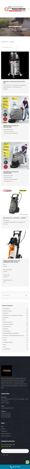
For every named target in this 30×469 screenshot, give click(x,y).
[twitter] (4, 455)
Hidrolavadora (6, 331)
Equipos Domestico (8, 322)
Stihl (4, 346)
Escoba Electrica (7, 326)
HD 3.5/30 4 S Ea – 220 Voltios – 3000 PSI (14, 218)
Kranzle (5, 340)
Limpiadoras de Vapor (8, 342)
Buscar (26, 295)
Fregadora (5, 328)
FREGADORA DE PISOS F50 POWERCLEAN (10, 126)
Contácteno (4, 431)
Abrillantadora (6, 308)
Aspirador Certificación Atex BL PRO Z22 (14, 82)
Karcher (5, 337)
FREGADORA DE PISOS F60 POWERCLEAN (10, 172)
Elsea (4, 319)
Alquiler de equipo (7, 311)
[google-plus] (7, 455)
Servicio (3, 428)
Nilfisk (4, 344)
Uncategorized (6, 349)
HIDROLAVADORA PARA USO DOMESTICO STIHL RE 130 (11, 261)
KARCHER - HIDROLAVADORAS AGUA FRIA (13, 335)
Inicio (2, 426)
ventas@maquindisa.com (7, 408)
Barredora (5, 317)
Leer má (14, 65)
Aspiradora (6, 313)
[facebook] (1, 455)
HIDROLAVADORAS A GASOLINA (11, 333)
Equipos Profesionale (8, 324)
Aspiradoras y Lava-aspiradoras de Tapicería (13, 315)
